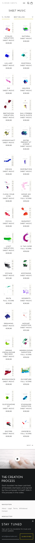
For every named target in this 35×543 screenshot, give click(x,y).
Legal (10, 508)
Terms (15, 508)
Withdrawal (23, 508)
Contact (5, 511)
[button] (28, 3)
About (4, 508)
